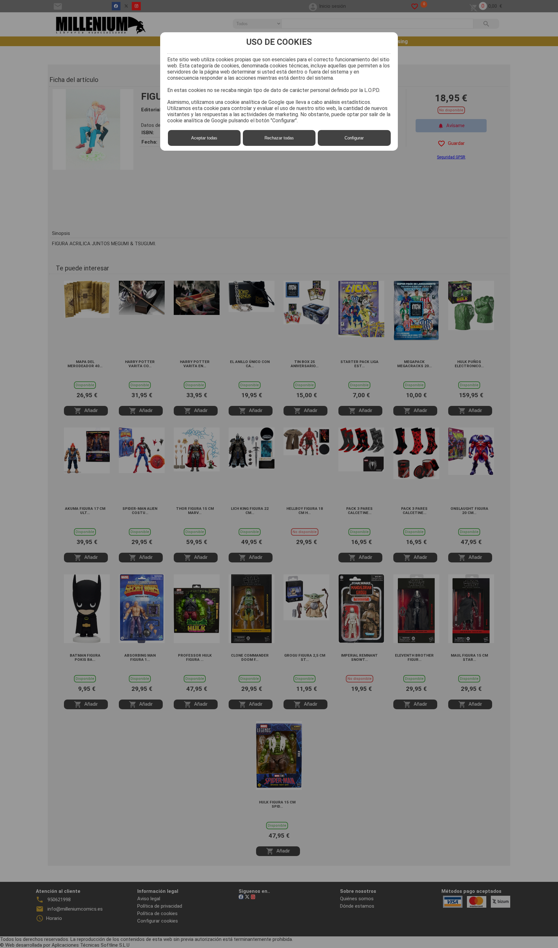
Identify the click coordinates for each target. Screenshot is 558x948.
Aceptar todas (204, 138)
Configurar (354, 138)
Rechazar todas (279, 138)
